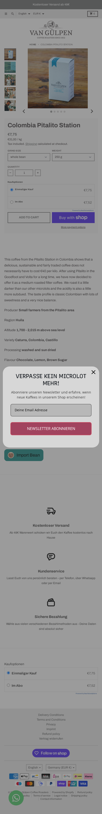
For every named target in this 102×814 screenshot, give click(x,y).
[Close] (93, 372)
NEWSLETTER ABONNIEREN (51, 428)
